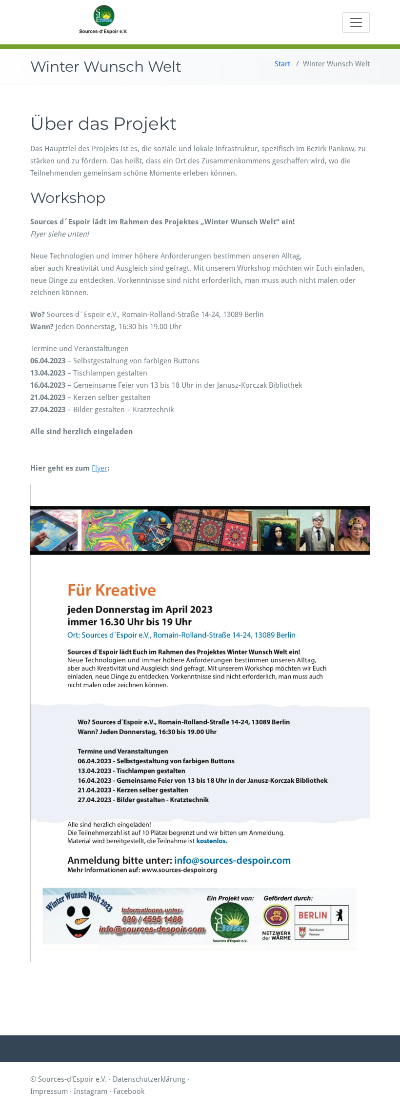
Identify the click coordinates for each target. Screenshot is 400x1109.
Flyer (99, 468)
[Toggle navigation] (356, 22)
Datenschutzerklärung (149, 1079)
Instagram (90, 1091)
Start (282, 63)
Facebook (128, 1091)
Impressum (49, 1091)
